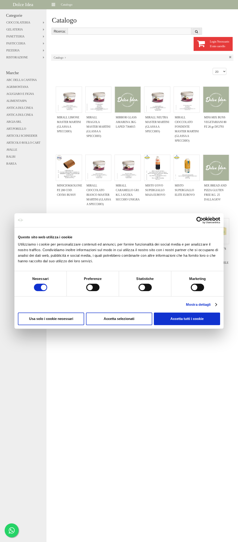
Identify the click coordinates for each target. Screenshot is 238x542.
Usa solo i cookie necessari (51, 319)
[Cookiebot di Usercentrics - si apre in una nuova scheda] (199, 220)
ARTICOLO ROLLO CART (23, 142)
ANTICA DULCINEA (19, 108)
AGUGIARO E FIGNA (20, 94)
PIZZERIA (13, 50)
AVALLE (11, 149)
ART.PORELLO (16, 128)
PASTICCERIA (15, 43)
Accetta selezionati (119, 319)
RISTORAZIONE (17, 57)
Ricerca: (60, 31)
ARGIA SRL (14, 121)
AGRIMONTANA (17, 87)
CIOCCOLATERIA (18, 22)
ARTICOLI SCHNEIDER (21, 135)
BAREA (11, 163)
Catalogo (58, 57)
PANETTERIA (15, 36)
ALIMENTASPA (16, 101)
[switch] (92, 287)
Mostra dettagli (198, 304)
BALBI (10, 156)
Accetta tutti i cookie (187, 319)
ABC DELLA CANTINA (21, 80)
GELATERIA (14, 29)
